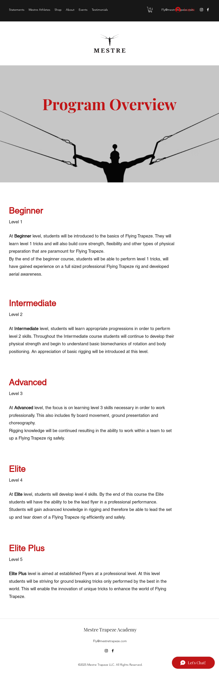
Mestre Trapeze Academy (110, 629)
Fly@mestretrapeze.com (110, 641)
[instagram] (201, 10)
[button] (150, 9)
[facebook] (208, 10)
